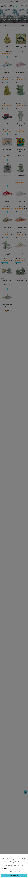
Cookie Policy (5, 868)
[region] (14, 866)
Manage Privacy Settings (14, 871)
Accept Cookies (14, 875)
